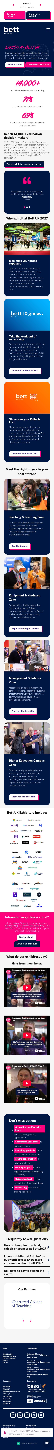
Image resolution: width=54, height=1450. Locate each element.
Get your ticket (11, 15)
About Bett (6, 1386)
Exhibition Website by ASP (29, 1443)
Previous (13, 5)
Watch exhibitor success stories (24, 164)
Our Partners (7, 1396)
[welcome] (11, 30)
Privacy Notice (31, 1425)
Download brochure (38, 64)
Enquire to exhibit (34, 15)
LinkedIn (20, 1415)
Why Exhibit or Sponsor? (11, 1391)
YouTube (41, 1415)
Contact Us (6, 1404)
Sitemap (5, 1437)
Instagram (13, 1415)
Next (40, 5)
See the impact (20, 546)
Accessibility (7, 1399)
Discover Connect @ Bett (25, 370)
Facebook (27, 1415)
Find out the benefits (23, 711)
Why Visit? (6, 1389)
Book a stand (15, 64)
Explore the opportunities (25, 628)
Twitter (34, 1415)
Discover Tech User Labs (25, 453)
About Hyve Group (9, 1425)
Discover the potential (24, 797)
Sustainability (7, 1401)
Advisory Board (8, 1394)
